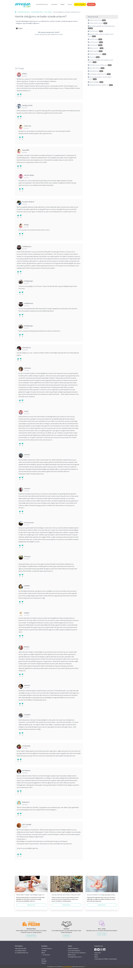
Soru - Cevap (101, 934)
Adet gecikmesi (96, 71)
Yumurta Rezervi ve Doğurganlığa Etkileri (101, 895)
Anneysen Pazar (31, 935)
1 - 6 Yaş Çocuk (45, 955)
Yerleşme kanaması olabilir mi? (100, 85)
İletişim (96, 957)
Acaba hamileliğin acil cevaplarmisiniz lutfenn (100, 61)
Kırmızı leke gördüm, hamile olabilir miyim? (99, 78)
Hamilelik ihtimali (96, 68)
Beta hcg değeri (96, 82)
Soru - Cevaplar (80, 4)
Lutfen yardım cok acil (98, 23)
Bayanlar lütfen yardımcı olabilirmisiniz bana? (101, 35)
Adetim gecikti (95, 51)
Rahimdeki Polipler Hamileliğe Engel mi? (30, 895)
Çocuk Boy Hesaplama (74, 950)
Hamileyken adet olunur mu (99, 74)
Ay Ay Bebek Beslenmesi (21, 952)
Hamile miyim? (95, 31)
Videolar (43, 963)
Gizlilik (96, 955)
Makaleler (44, 961)
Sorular (43, 959)
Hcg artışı (94, 57)
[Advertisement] (49, 50)
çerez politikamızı (67, 966)
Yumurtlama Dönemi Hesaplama (77, 952)
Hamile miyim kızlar (97, 20)
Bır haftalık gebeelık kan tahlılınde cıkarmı (101, 27)
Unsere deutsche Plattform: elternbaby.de (105, 959)
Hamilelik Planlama (42, 4)
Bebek (62, 4)
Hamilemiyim (95, 45)
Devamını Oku (31, 905)
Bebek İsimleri (72, 955)
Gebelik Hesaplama (73, 948)
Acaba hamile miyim (97, 54)
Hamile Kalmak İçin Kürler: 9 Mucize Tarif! (66, 895)
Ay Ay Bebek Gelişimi (20, 950)
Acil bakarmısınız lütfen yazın (100, 65)
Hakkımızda (97, 952)
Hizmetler (91, 4)
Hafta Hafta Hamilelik (20, 948)
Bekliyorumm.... (96, 48)
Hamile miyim (95, 39)
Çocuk (70, 4)
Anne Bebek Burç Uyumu (75, 957)
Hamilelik (54, 4)
